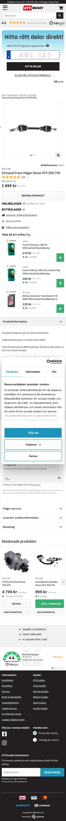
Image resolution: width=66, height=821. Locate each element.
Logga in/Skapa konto (13, 719)
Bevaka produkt (33, 195)
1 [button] (31, 155)
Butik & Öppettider (11, 697)
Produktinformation (15, 321)
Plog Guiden (39, 685)
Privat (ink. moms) (48, 733)
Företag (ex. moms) (49, 739)
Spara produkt (13, 221)
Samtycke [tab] (12, 371)
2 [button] (34, 155)
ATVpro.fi (36, 484)
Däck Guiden (39, 702)
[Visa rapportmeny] (59, 478)
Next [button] (63, 582)
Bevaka (16, 603)
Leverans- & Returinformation (21, 517)
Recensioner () (9, 181)
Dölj (57, 82)
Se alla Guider (40, 708)
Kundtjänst (7, 680)
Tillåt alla (33, 432)
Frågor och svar (12, 508)
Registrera (52, 772)
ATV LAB (6, 168)
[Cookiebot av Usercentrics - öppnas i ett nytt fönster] (47, 362)
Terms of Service (20, 781)
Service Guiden (41, 691)
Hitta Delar (33, 66)
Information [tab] (33, 371)
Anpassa (31, 444)
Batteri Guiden (40, 697)
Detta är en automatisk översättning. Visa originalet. (25, 468)
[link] (33, 659)
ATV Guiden (39, 680)
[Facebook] (16, 734)
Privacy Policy (7, 781)
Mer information (13, 612)
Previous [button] (2, 582)
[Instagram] (16, 743)
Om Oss (6, 691)
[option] (33, 129)
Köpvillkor (7, 685)
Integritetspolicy (10, 702)
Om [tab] (54, 371)
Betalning (8, 527)
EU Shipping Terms (11, 713)
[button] (33, 23)
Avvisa (33, 456)
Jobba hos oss (9, 708)
